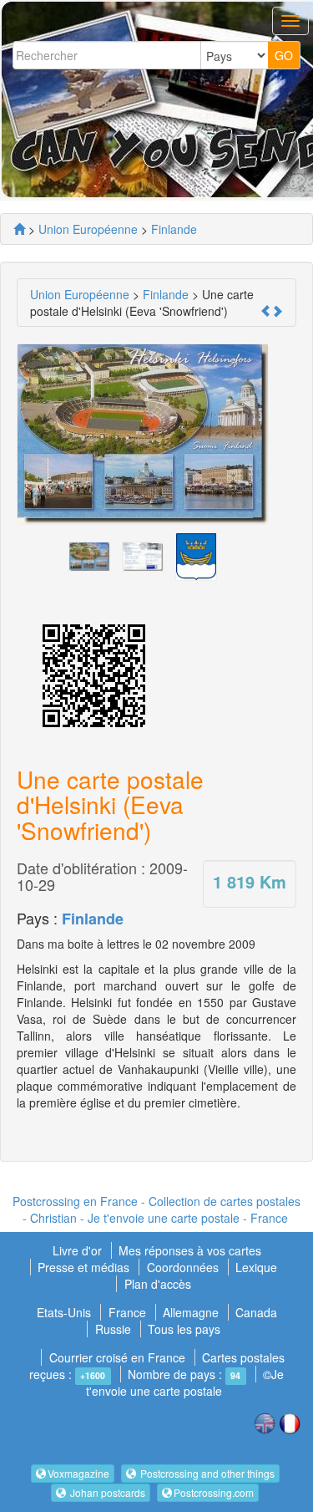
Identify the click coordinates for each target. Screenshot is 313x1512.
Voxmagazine (78, 1473)
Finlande (93, 918)
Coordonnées (183, 1267)
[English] (264, 1421)
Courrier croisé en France (117, 1357)
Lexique (256, 1267)
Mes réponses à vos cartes (190, 1250)
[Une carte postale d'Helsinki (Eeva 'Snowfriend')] (89, 555)
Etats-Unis (64, 1312)
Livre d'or (79, 1250)
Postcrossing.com (214, 1492)
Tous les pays (184, 1329)
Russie (113, 1329)
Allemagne (191, 1312)
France (127, 1312)
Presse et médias (85, 1267)
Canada (256, 1312)
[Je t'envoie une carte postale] (19, 229)
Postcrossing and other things (206, 1473)
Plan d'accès (157, 1283)
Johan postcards (106, 1492)
